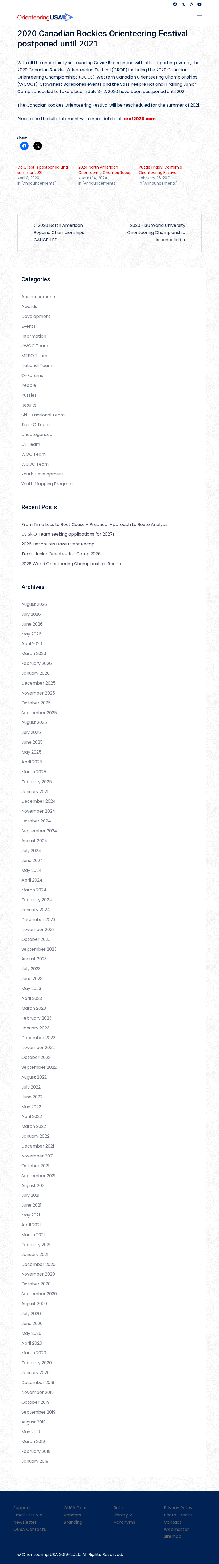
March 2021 (33, 1235)
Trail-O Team (35, 425)
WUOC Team (35, 464)
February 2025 (36, 782)
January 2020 (35, 1373)
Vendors (72, 1515)
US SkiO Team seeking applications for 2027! (67, 534)
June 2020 (32, 1323)
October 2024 (36, 821)
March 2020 (33, 1353)
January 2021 (34, 1254)
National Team (36, 365)
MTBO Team (34, 356)
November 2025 (38, 693)
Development (35, 316)
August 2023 (34, 959)
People (28, 385)
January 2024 (35, 910)
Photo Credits (178, 1515)
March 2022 (33, 1126)
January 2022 (35, 1136)
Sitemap (172, 1536)
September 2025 (39, 713)
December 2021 (37, 1146)
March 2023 (33, 1008)
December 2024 (38, 801)
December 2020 (38, 1264)
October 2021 (35, 1166)
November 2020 (38, 1274)
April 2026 (31, 644)
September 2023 (39, 949)
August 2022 (34, 1077)
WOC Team (33, 454)
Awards (29, 306)
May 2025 (31, 752)
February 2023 (36, 1018)
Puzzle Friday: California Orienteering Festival (160, 170)
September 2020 (39, 1294)
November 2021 (37, 1156)
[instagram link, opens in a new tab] (191, 4)
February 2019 (35, 1451)
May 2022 (31, 1107)
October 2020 (36, 1284)
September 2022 (39, 1067)
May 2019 (30, 1432)
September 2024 (39, 831)
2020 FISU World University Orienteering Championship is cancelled (156, 232)
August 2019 (33, 1422)
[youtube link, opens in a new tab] (199, 4)
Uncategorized (36, 434)
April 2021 (31, 1225)
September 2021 (38, 1176)
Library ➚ (123, 1515)
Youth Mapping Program (47, 484)
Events (28, 326)
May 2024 (31, 870)
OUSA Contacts (29, 1529)
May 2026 (31, 634)
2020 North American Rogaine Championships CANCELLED (59, 232)
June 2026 (32, 624)
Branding (73, 1522)
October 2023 (35, 939)
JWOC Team (34, 346)
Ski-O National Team (43, 415)
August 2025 (34, 722)
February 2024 (36, 900)
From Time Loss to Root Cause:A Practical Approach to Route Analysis (94, 524)
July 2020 (31, 1314)
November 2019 (37, 1392)
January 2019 (34, 1461)
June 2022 (31, 1097)
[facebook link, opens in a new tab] (175, 4)
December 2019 (37, 1382)
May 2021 (30, 1215)
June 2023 (31, 979)
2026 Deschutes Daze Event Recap (58, 544)
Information (33, 336)
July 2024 (31, 851)
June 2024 (32, 860)
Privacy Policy (178, 1508)
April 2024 (31, 880)
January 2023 (35, 1028)
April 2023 (31, 998)
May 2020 (31, 1333)
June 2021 (31, 1205)
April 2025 (31, 762)
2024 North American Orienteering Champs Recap (105, 170)
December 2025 (38, 683)
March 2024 (33, 890)
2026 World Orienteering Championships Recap (71, 564)
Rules (119, 1508)
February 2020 (36, 1363)
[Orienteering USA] (45, 17)
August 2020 (34, 1304)
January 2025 (35, 792)
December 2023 (38, 919)
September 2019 (38, 1412)
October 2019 (35, 1402)
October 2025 (36, 703)
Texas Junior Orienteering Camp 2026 (61, 554)
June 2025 (32, 742)
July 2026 (31, 614)
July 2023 (31, 969)
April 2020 (31, 1343)
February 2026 (36, 663)
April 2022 (31, 1116)
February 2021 (35, 1245)
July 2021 (30, 1195)
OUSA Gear (75, 1508)
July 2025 (31, 732)
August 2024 (34, 841)
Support (21, 1508)
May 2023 (31, 988)
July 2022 (31, 1087)
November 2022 (38, 1047)
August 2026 (34, 604)
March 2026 (33, 653)
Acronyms (124, 1522)
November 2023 (38, 929)
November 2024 (38, 811)
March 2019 (33, 1441)
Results (28, 405)
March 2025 (33, 772)
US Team (30, 444)
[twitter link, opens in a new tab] (183, 4)
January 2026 (35, 673)
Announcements (38, 297)
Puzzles (29, 395)
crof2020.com (140, 119)
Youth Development (42, 474)
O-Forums (32, 375)
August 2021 (33, 1186)
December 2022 (38, 1038)
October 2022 (35, 1057)
